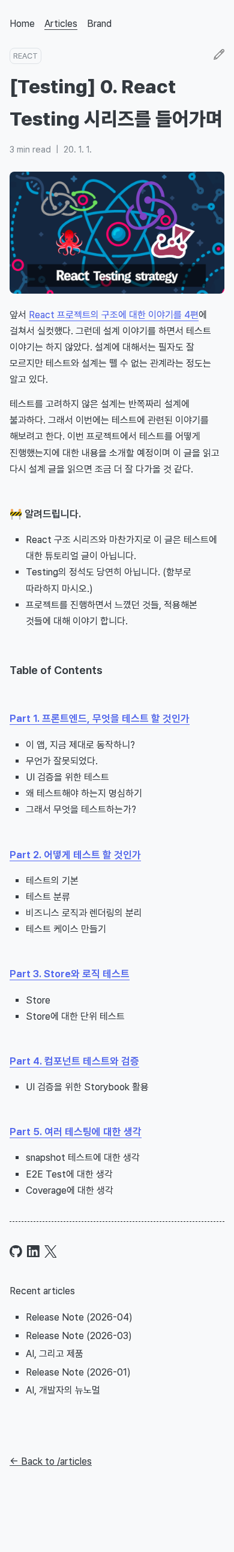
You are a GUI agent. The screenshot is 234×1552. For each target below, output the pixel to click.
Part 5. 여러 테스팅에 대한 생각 (76, 1132)
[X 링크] (50, 1251)
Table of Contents (56, 669)
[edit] (219, 55)
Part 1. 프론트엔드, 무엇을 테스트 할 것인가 (100, 718)
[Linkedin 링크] (33, 1251)
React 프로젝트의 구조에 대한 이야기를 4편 (114, 315)
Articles (60, 23)
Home (22, 23)
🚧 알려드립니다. (45, 514)
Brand (99, 23)
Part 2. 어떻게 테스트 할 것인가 (75, 855)
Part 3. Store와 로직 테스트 (70, 974)
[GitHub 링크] (16, 1251)
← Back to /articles (51, 1461)
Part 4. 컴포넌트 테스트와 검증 (74, 1061)
